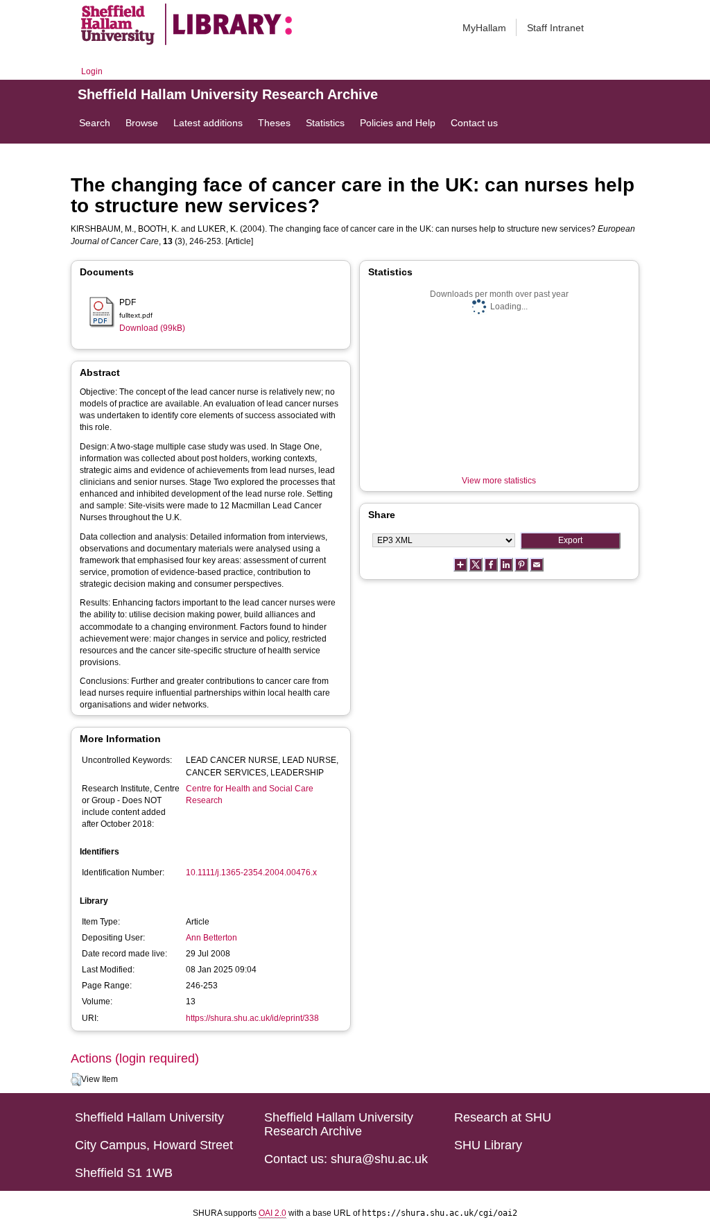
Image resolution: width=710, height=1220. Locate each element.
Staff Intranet (555, 27)
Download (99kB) (152, 328)
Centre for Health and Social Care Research (249, 794)
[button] (76, 1080)
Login (92, 71)
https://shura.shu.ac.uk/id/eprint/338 (252, 1018)
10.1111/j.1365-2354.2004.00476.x (251, 872)
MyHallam (484, 27)
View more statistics (499, 481)
